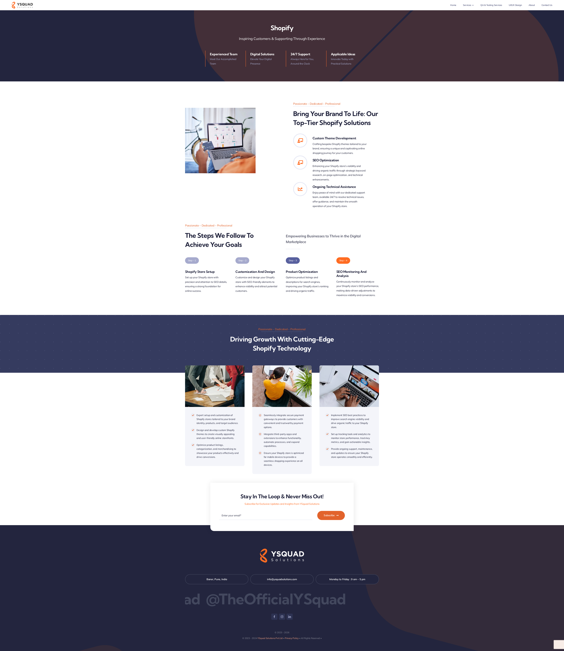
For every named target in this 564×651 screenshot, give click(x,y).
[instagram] (282, 617)
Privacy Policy (292, 638)
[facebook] (274, 617)
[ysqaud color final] (22, 3)
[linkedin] (290, 617)
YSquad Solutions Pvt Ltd (269, 638)
